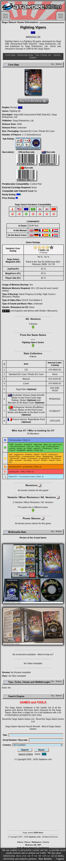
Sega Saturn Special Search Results (22, 726)
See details (45, 858)
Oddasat (58, 456)
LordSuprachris (52, 446)
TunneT (12, 450)
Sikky (11, 460)
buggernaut (18, 454)
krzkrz (37, 446)
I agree (60, 858)
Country (7, 745)
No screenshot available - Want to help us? (33, 654)
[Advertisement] (33, 794)
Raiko (29, 448)
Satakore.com (45, 759)
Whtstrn (44, 460)
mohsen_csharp (15, 448)
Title (5, 735)
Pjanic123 (13, 477)
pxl (25, 448)
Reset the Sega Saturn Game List (18, 719)
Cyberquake (14, 472)
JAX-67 (44, 454)
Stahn (56, 448)
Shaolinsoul (55, 458)
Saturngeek (32, 458)
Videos (20, 842)
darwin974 (28, 444)
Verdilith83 (21, 450)
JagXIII (36, 454)
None (34, 187)
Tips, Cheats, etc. (43, 55)
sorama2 (18, 460)
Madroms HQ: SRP (33, 845)
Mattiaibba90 (48, 456)
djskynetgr (38, 444)
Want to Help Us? (29, 848)
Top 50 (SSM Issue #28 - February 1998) (46, 263)
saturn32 (37, 448)
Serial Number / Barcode (15, 740)
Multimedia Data (25, 55)
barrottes (18, 444)
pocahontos (28, 467)
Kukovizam (53, 454)
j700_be (30, 446)
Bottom (59, 64)
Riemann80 (14, 458)
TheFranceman (15, 440)
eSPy (22, 472)
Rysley (23, 458)
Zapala (52, 460)
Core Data (10, 55)
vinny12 (36, 460)
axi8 (10, 454)
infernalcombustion (17, 446)
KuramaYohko (14, 456)
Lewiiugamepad (28, 456)
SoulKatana (47, 448)
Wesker (30, 450)
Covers (46, 842)
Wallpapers (36, 842)
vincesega (27, 460)
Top (52, 64)
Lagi (43, 446)
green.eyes (57, 444)
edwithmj (28, 454)
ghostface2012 (15, 467)
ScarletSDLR (44, 458)
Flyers (27, 842)
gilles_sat (47, 444)
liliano (38, 456)
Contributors (44, 848)
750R (11, 444)
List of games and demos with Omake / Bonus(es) (33, 311)
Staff (19, 848)
